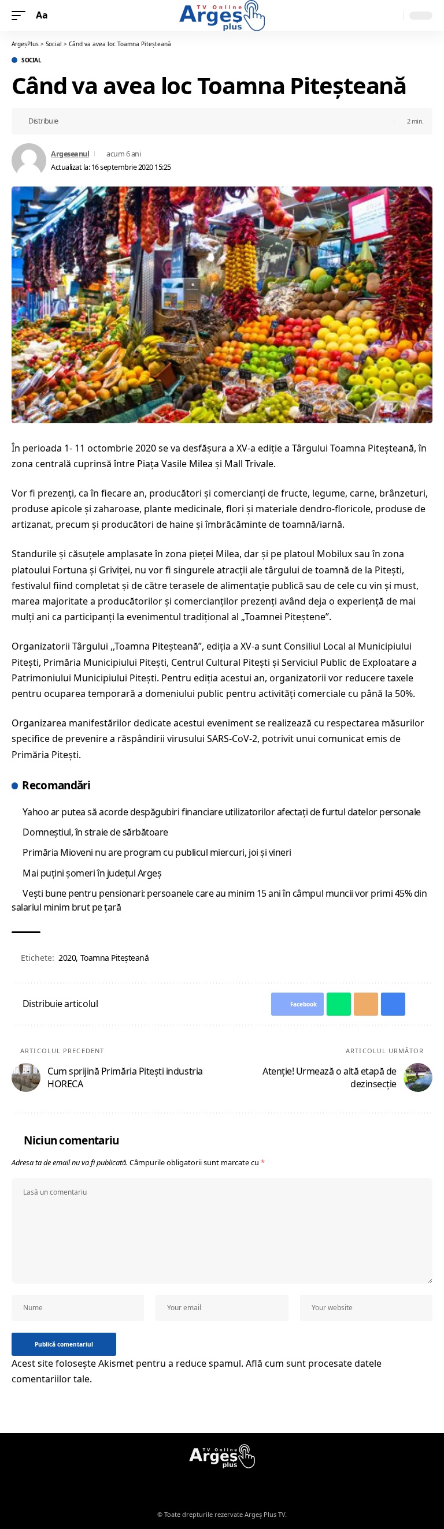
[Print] (124, 121)
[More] (142, 121)
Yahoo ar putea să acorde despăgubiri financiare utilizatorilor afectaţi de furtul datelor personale (221, 811)
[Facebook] (215, 1484)
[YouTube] (229, 1484)
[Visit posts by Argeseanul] (29, 160)
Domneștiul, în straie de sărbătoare (95, 832)
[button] (21, 15)
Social (31, 60)
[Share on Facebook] (70, 121)
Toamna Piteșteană (114, 957)
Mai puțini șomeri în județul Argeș (92, 873)
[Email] (106, 121)
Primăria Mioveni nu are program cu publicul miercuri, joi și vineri (157, 852)
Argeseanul (70, 153)
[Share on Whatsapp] (88, 121)
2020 (67, 957)
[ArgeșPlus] (222, 15)
